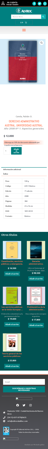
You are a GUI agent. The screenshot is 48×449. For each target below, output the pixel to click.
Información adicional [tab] (12, 169)
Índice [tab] (5, 174)
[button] (24, 30)
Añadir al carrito (16, 150)
